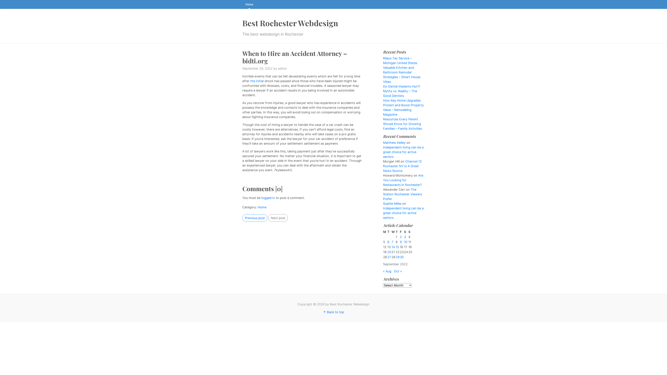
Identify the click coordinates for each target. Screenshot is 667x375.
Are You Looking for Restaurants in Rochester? (403, 180)
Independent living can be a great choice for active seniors (403, 152)
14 (393, 247)
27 (389, 257)
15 (397, 247)
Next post (278, 218)
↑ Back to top (333, 312)
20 (389, 252)
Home (249, 4)
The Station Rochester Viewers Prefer (402, 194)
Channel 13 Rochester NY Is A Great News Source (402, 166)
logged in (268, 198)
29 (398, 257)
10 (405, 242)
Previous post (255, 218)
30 (402, 257)
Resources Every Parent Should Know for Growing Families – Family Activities (402, 123)
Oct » (398, 271)
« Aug (387, 271)
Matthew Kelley (394, 142)
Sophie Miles (392, 203)
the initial (257, 81)
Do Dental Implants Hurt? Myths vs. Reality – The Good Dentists (401, 91)
